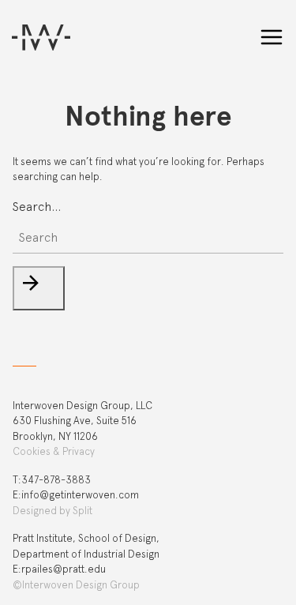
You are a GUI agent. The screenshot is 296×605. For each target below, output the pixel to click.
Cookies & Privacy (54, 451)
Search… (37, 206)
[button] (39, 288)
